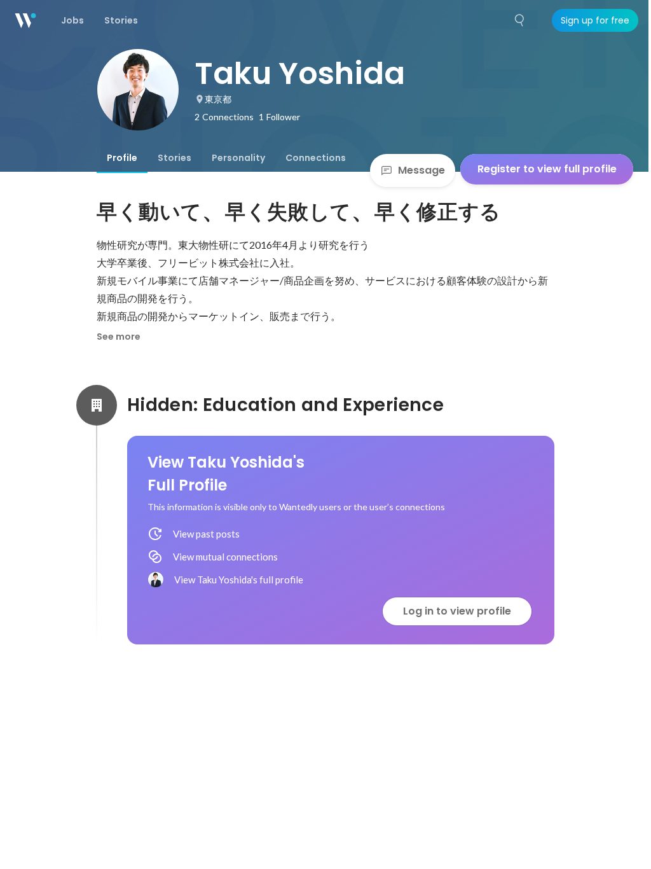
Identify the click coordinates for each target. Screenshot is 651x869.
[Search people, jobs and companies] (520, 20)
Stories (174, 157)
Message (421, 170)
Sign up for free (595, 20)
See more (118, 336)
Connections (315, 157)
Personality (238, 157)
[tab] (122, 158)
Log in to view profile (457, 611)
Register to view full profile (547, 169)
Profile (122, 157)
